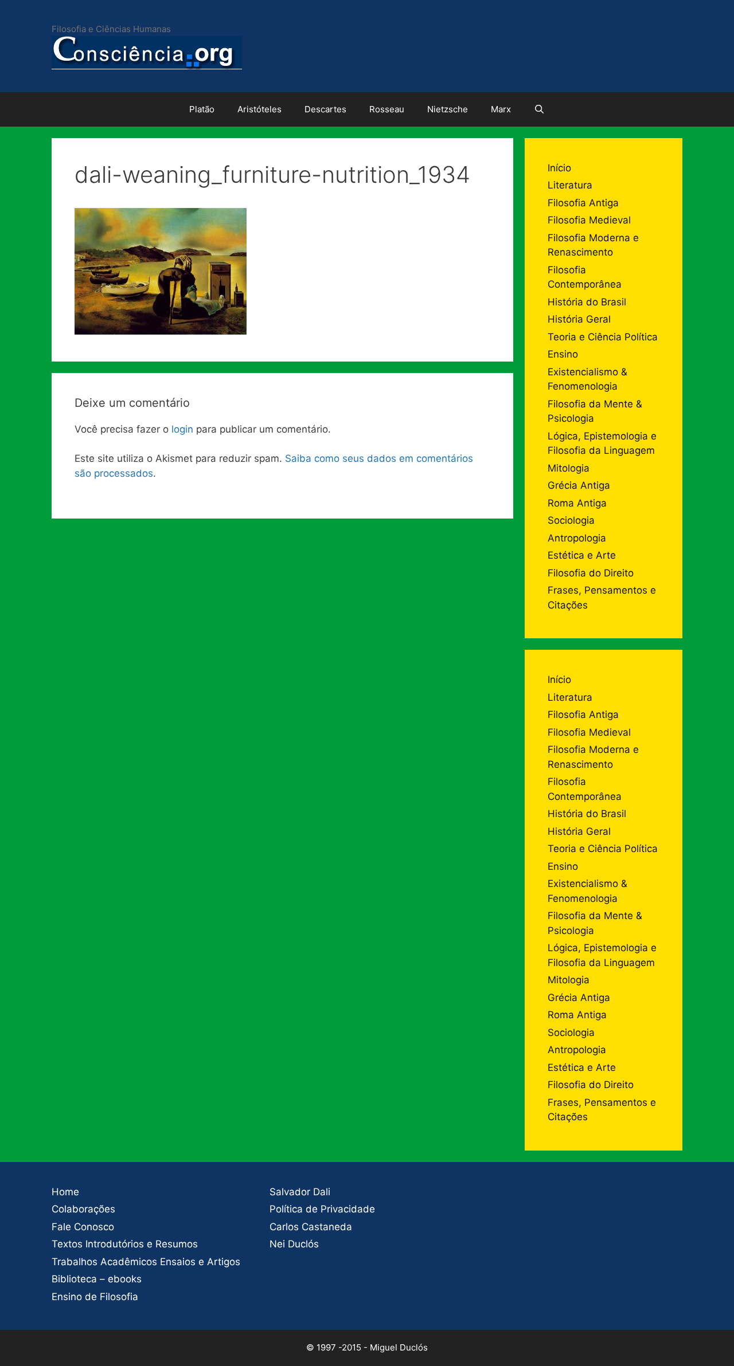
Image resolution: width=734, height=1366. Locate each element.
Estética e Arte (582, 555)
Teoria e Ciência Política (603, 337)
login (182, 429)
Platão (201, 109)
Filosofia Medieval (589, 220)
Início (559, 168)
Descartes (325, 109)
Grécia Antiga (579, 485)
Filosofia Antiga (583, 203)
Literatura (570, 185)
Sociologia (571, 520)
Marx (501, 109)
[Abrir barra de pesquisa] (539, 109)
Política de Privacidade (322, 1209)
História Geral (579, 319)
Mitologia (568, 468)
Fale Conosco (83, 1226)
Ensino (563, 354)
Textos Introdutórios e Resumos (125, 1244)
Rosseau (386, 109)
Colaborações (83, 1209)
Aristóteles (259, 109)
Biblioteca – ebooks (97, 1279)
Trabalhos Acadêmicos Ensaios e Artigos (146, 1261)
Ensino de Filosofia (95, 1296)
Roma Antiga (577, 503)
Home (65, 1192)
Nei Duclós (294, 1244)
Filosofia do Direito (591, 573)
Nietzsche (447, 109)
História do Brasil (587, 302)
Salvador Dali (300, 1192)
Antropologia (577, 538)
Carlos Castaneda (311, 1226)
